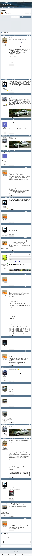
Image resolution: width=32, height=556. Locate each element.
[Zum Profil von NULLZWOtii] (4, 257)
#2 (27, 79)
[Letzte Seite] (7, 32)
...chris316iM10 (5, 501)
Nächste (5, 32)
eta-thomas (5, 79)
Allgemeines (9, 13)
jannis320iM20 (5, 93)
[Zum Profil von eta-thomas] (4, 84)
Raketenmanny (5, 367)
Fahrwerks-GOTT (5, 119)
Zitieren (12, 117)
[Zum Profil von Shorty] (4, 401)
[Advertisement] (16, 25)
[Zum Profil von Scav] (4, 388)
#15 (27, 337)
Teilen (23, 13)
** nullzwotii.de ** (20, 264)
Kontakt (19, 550)
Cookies (22, 550)
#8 (27, 197)
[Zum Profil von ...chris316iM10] (4, 413)
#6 (27, 150)
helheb (5, 337)
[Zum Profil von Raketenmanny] (4, 372)
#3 (27, 93)
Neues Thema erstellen (15, 16)
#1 (27, 35)
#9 (27, 211)
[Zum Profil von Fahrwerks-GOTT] (4, 124)
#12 (27, 252)
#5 (27, 135)
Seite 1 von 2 (10, 32)
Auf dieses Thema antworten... (10, 542)
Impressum (16, 550)
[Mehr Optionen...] (30, 35)
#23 (27, 479)
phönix (6, 12)
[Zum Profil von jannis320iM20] (4, 99)
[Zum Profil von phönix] (2, 13)
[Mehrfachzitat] (10, 65)
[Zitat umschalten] (10, 259)
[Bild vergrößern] (20, 46)
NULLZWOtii (5, 252)
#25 (27, 518)
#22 (27, 438)
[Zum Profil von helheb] (4, 342)
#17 (27, 367)
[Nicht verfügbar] (11, 491)
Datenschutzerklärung (12, 550)
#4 (27, 119)
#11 (27, 237)
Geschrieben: (12, 35)
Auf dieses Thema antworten (26, 16)
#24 (27, 501)
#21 (27, 424)
